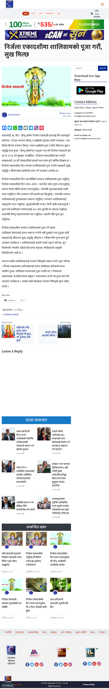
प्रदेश (44, 632)
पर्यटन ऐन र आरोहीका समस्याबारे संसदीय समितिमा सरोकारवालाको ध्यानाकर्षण (25, 475)
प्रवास (92, 632)
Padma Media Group (11, 661)
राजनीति (8, 632)
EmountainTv (14, 115)
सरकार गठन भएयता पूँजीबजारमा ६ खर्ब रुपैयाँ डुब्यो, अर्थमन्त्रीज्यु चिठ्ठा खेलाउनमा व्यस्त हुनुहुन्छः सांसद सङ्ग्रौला (61, 475)
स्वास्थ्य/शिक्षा (33, 632)
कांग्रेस (33, 13)
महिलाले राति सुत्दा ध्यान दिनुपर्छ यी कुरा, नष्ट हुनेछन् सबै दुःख (24, 334)
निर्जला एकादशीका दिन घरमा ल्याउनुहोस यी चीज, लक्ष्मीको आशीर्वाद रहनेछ (59, 559)
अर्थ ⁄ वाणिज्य (66, 632)
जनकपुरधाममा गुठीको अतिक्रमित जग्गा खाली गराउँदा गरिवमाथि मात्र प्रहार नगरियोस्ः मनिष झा (60, 506)
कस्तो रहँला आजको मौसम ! (49, 334)
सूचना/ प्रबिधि (81, 632)
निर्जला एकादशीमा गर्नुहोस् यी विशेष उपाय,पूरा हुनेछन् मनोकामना (34, 559)
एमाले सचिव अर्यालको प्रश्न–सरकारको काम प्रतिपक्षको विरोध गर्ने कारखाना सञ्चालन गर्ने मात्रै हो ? (61, 440)
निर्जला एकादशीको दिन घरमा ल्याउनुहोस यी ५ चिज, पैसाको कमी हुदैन (36, 605)
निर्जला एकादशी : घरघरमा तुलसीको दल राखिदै (12, 603)
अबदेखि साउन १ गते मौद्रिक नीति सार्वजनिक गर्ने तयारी (25, 506)
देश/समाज (7, 310)
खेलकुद (54, 632)
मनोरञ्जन (102, 632)
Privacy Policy (16, 684)
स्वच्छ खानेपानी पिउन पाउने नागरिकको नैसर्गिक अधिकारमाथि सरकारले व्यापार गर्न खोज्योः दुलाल (25, 440)
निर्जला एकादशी (12, 315)
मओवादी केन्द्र (49, 13)
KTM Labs (100, 684)
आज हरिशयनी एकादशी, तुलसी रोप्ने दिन (59, 603)
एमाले (40, 13)
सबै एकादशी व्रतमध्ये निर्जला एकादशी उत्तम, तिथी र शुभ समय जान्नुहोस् (12, 559)
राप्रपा (58, 13)
